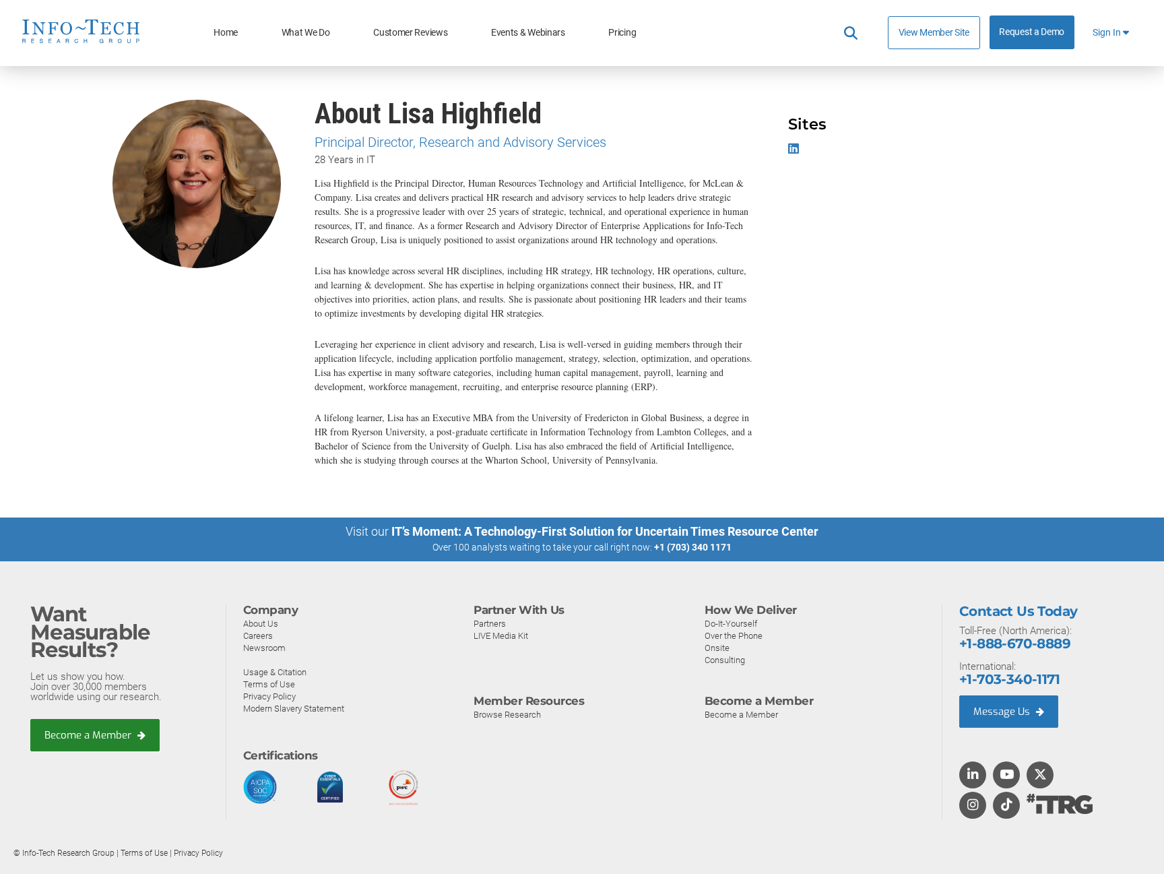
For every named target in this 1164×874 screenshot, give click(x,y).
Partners (490, 624)
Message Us (1003, 711)
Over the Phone (734, 636)
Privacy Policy (269, 696)
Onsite (717, 648)
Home (226, 32)
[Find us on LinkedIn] (972, 776)
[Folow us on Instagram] (972, 806)
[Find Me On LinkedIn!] (795, 148)
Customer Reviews (410, 32)
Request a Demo (1031, 32)
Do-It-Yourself (731, 624)
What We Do (306, 32)
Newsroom (264, 648)
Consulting (725, 660)
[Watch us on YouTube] (1006, 776)
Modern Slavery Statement (293, 709)
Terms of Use (269, 684)
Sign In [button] (1108, 32)
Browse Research (507, 715)
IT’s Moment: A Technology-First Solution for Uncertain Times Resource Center (604, 531)
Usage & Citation (274, 672)
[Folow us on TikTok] (1006, 806)
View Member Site (934, 32)
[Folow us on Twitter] (1040, 776)
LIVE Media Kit (501, 636)
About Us (260, 624)
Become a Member (89, 735)
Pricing (622, 32)
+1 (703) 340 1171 (693, 547)
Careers (258, 636)
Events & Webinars (528, 32)
